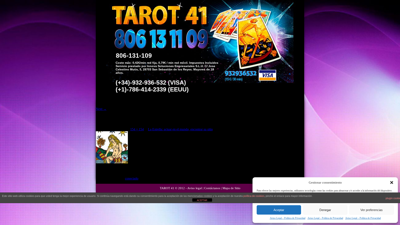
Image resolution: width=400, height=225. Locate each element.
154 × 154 (137, 129)
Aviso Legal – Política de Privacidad (287, 218)
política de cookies (253, 196)
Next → (101, 109)
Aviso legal (194, 188)
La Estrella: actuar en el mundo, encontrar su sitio (180, 129)
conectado (131, 178)
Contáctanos (212, 188)
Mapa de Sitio (231, 188)
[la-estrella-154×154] (112, 162)
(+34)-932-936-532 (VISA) (151, 82)
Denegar (325, 210)
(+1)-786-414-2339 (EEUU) (152, 89)
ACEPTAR (202, 200)
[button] (392, 182)
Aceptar (279, 210)
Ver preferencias (371, 210)
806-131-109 (134, 55)
